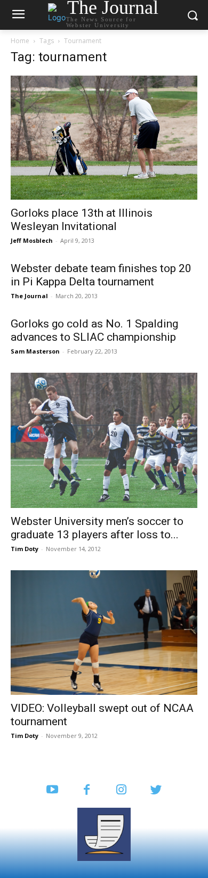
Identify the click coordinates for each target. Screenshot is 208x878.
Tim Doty (24, 549)
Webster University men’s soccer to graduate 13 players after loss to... (97, 528)
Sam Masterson (35, 351)
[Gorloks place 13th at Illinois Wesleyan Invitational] (104, 138)
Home (20, 40)
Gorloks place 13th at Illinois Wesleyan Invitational (82, 220)
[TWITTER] (156, 790)
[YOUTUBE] (52, 790)
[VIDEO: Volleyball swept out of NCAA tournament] (104, 632)
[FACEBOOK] (86, 790)
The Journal (29, 296)
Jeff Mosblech (32, 240)
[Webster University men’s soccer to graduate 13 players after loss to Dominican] (104, 440)
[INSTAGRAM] (121, 790)
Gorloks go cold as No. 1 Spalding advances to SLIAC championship (94, 330)
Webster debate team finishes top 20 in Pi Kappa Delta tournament (101, 275)
